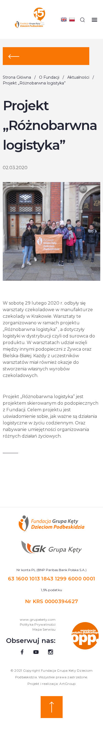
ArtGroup (67, 684)
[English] (63, 19)
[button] (94, 19)
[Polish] (72, 19)
